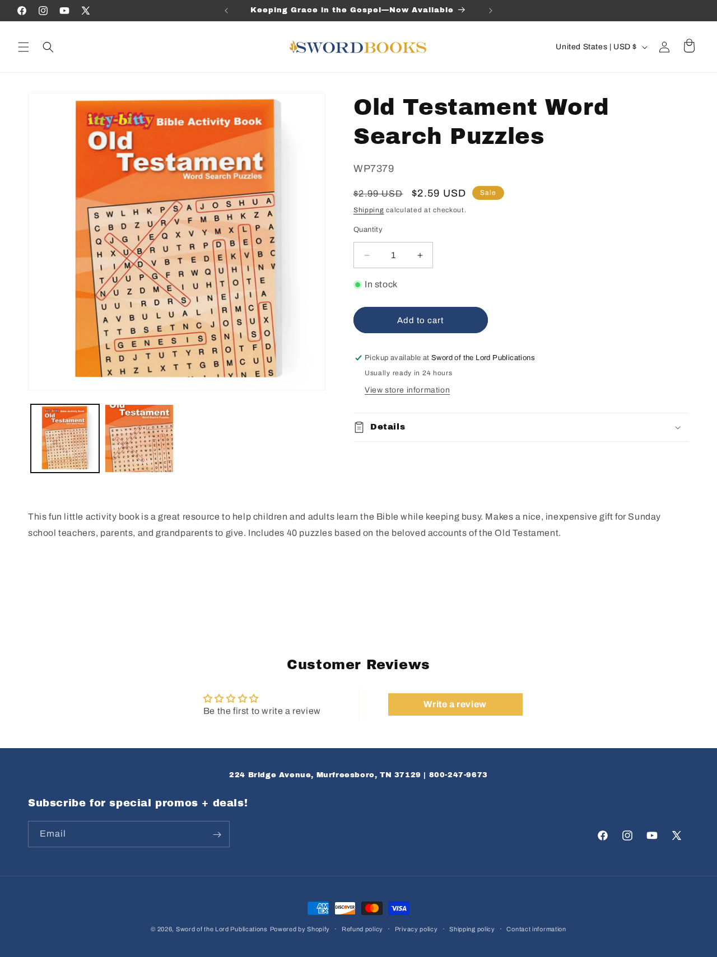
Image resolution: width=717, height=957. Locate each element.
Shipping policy (472, 929)
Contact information (536, 929)
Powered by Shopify (300, 929)
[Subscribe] (216, 834)
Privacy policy (416, 929)
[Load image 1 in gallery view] (65, 438)
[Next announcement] (490, 10)
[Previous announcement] (226, 10)
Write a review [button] (454, 704)
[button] (23, 47)
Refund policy (362, 929)
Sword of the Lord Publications (222, 929)
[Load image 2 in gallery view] (139, 438)
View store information (407, 390)
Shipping (368, 210)
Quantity (368, 230)
